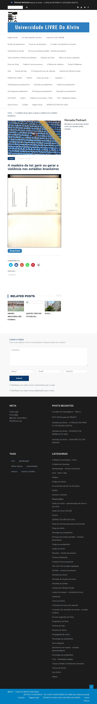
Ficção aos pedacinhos (16, 44)
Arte (9, 71)
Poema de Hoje (21, 71)
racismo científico (28, 471)
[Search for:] (15, 7)
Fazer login (13, 412)
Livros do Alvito (58, 601)
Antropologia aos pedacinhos (19, 85)
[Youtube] (81, 7)
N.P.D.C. (48, 313)
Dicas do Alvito (13, 64)
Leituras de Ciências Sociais (70, 71)
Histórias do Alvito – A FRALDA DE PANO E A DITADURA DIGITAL (53, 3)
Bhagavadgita (57, 499)
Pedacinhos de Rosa (60, 621)
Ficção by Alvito (58, 549)
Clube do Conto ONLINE (55, 37)
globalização (24, 461)
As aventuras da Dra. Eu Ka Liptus (66, 486)
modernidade (32, 466)
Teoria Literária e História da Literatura (22, 58)
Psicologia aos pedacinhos (42, 91)
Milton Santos (17, 466)
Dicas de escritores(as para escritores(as (68, 524)
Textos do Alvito (43, 78)
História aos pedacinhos (66, 85)
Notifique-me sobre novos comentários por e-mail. (33, 385)
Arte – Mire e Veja (59, 473)
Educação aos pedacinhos (66, 91)
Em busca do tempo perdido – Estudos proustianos (47, 51)
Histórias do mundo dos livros (64, 579)
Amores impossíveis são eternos (15, 316)
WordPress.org (15, 421)
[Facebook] (88, 7)
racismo (14, 471)
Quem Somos (13, 105)
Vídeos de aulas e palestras (69, 58)
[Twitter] (84, 7)
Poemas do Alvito (59, 630)
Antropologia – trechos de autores (66, 468)
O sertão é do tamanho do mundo (63, 44)
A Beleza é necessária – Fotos (41, 98)
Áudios (22, 98)
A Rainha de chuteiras (55, 64)
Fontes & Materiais (75, 64)
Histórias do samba (15, 78)
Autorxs (29, 78)
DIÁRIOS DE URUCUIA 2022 (57, 105)
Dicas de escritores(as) (37, 44)
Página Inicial (13, 37)
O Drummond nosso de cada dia (43, 71)
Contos (55, 515)
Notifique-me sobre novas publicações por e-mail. (32, 390)
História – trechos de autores (64, 570)
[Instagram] (77, 7)
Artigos (11, 159)
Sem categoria (58, 643)
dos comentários (18, 418)
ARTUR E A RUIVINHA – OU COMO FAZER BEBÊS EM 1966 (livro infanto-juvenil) (56, 694)
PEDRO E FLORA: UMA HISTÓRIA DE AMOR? (61, 697)
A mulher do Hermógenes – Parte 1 (66, 412)
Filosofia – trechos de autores (64, 553)
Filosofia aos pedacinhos (43, 85)
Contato (25, 105)
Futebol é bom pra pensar (33, 64)
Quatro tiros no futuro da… (34, 315)
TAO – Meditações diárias (66, 98)
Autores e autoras (59, 495)
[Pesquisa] (26, 7)
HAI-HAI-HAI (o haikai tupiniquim (65, 566)
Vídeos (55, 677)
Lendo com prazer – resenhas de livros (67, 592)
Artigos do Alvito (59, 482)
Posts (13, 415)
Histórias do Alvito (47, 58)
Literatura (58, 78)
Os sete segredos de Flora (32, 37)
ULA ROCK (12, 98)
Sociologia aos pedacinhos (18, 91)
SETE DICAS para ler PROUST (64, 417)
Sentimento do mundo (16, 51)
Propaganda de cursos (61, 634)
